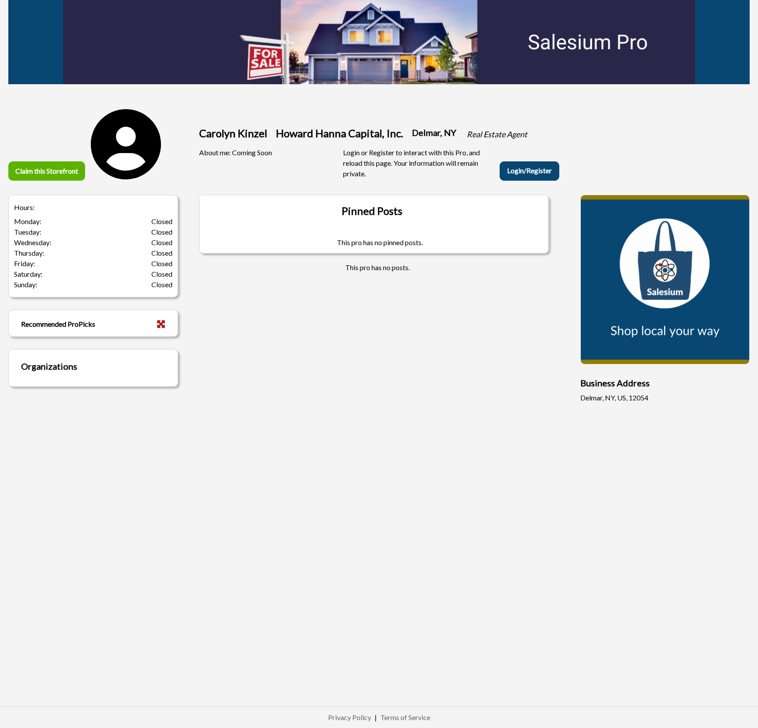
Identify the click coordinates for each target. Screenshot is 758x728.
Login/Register (529, 170)
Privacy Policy (349, 717)
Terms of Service (405, 717)
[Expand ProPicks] (161, 324)
